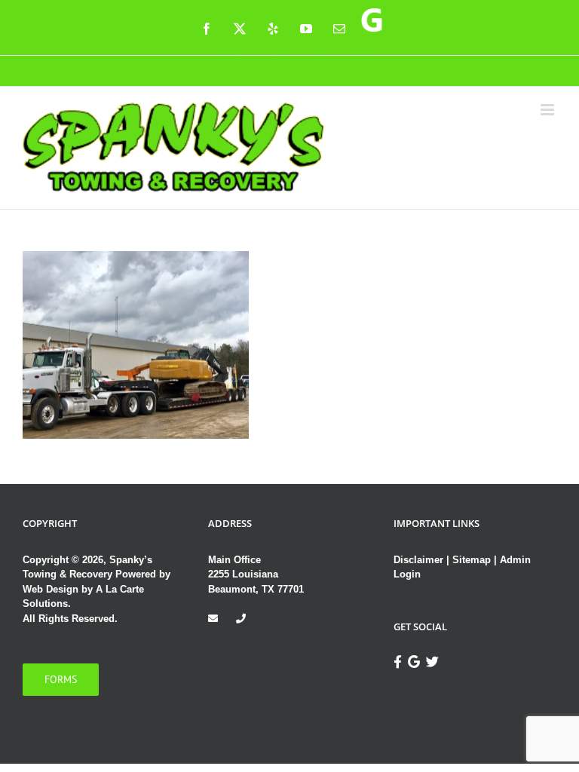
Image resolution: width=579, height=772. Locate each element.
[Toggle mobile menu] (548, 110)
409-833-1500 (289, 67)
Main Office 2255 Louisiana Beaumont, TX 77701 (256, 574)
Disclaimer (420, 559)
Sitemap (471, 559)
